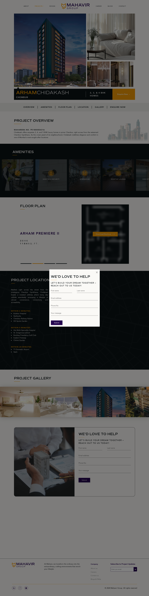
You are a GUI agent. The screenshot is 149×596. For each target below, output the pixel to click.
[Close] (97, 272)
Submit (56, 323)
